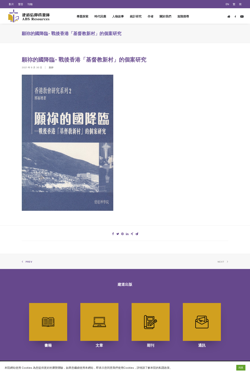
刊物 (30, 4)
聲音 (20, 4)
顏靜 (51, 67)
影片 (11, 4)
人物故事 (118, 16)
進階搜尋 (183, 16)
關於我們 (165, 16)
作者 (151, 16)
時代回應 (100, 16)
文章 (99, 345)
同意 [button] (240, 367)
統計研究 (136, 16)
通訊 (202, 345)
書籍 (48, 345)
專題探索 (82, 16)
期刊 (150, 345)
